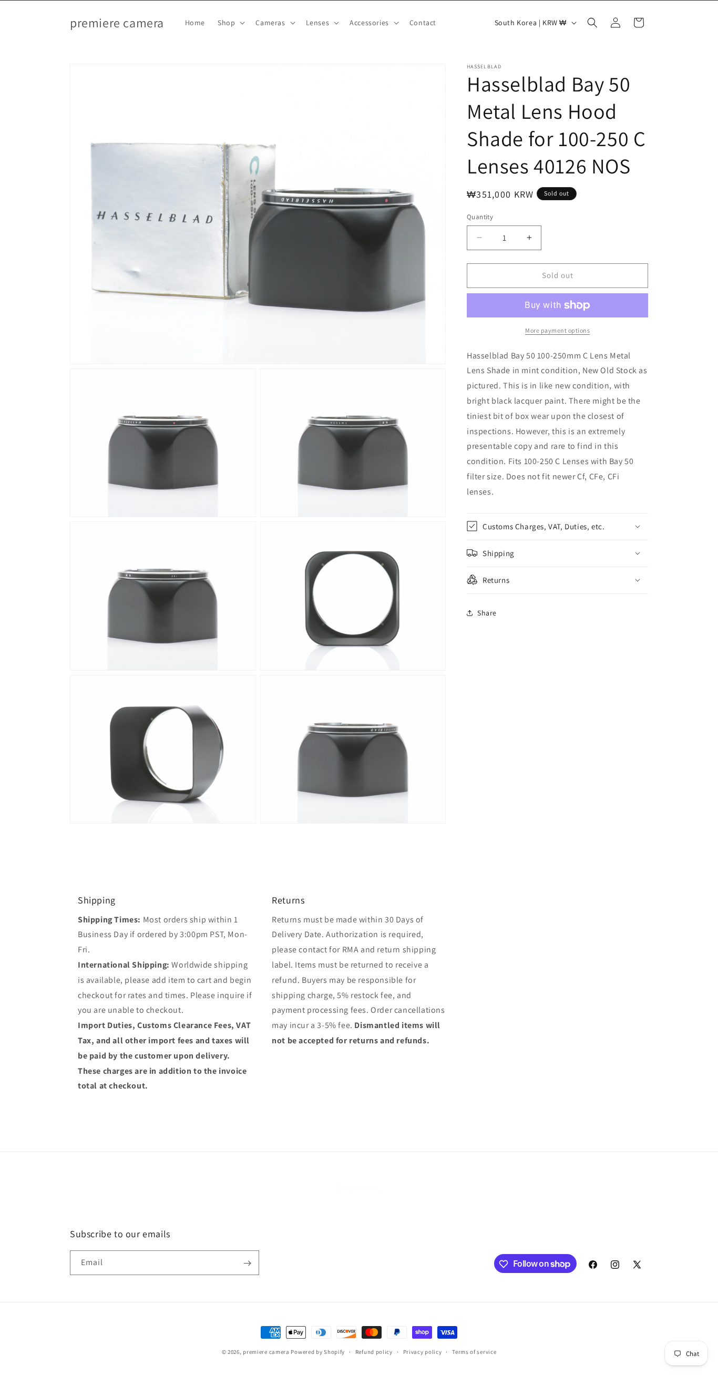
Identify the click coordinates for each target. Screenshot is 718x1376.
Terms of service (474, 1351)
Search (308, 1202)
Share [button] (487, 613)
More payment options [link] (557, 330)
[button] (230, 23)
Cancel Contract (357, 1202)
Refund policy (374, 1351)
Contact (407, 1202)
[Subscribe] (247, 1263)
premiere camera (266, 1352)
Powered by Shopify (318, 1352)
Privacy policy (422, 1351)
